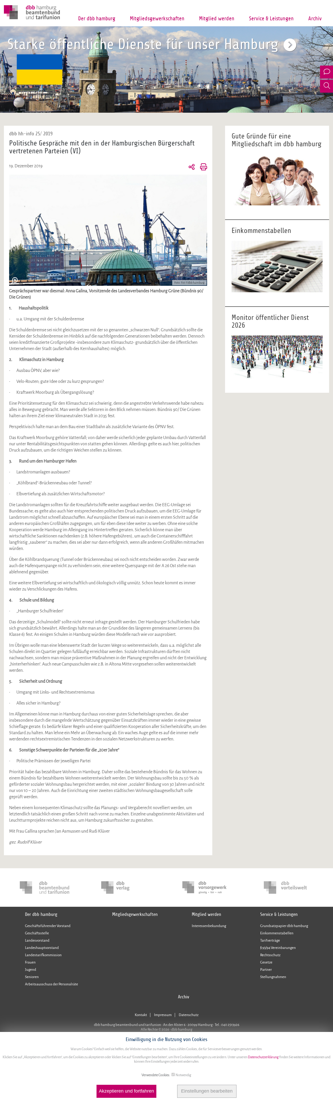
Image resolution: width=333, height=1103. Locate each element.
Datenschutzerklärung (263, 1057)
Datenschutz (188, 1015)
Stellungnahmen (273, 977)
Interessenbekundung (209, 926)
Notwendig (183, 1075)
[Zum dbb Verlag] (126, 887)
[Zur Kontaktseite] (326, 72)
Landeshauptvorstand (42, 948)
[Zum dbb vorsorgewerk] (207, 887)
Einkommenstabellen (276, 933)
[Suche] (326, 86)
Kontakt (141, 1015)
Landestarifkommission (43, 955)
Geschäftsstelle (37, 933)
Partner (266, 970)
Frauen (30, 962)
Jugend (30, 970)
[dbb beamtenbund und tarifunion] (44, 887)
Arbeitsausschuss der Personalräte (51, 984)
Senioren (32, 977)
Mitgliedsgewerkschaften (157, 19)
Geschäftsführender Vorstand (48, 926)
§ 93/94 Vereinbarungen (278, 948)
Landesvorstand (37, 940)
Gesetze (266, 962)
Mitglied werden (216, 19)
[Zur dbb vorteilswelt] (288, 887)
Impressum (163, 1015)
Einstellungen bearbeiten (207, 1091)
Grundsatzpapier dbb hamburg (284, 926)
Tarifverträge (270, 940)
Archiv (315, 19)
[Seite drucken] (202, 166)
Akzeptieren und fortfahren (126, 1091)
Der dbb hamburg (96, 19)
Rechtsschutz (270, 955)
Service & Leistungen (271, 19)
